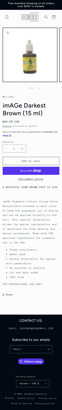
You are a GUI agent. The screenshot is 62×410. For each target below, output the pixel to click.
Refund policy (26, 398)
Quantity (8, 142)
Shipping (7, 126)
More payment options (31, 179)
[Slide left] (23, 88)
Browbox (29, 394)
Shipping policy (45, 403)
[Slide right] (38, 88)
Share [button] (9, 294)
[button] (7, 17)
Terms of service (21, 403)
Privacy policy (48, 398)
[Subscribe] (48, 349)
